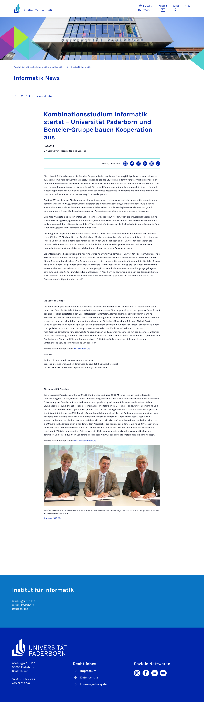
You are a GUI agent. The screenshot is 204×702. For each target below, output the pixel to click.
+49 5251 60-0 (21, 683)
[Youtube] (163, 673)
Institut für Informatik (38, 10)
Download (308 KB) (52, 518)
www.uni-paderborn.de (84, 440)
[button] (147, 8)
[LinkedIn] (154, 673)
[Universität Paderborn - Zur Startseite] (17, 8)
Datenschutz (89, 677)
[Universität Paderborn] (102, 647)
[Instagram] (137, 673)
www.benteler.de (82, 348)
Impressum (88, 671)
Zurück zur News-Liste (36, 96)
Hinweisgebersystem (95, 684)
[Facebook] (146, 673)
